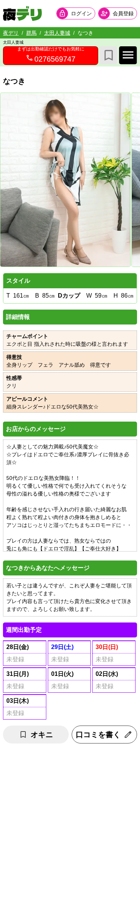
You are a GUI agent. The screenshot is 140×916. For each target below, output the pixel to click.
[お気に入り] (109, 55)
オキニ (42, 734)
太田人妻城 (57, 33)
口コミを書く (98, 734)
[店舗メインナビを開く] (128, 55)
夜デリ (11, 33)
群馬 (31, 33)
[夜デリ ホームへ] (22, 13)
